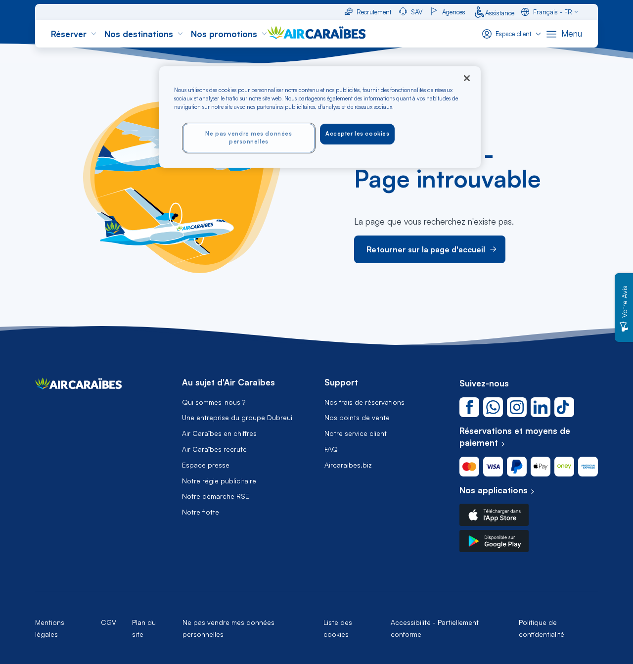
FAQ (331, 449)
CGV (108, 622)
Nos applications (493, 490)
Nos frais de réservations (364, 402)
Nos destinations (138, 34)
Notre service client (355, 433)
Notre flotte (200, 512)
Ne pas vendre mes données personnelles (248, 137)
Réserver (69, 34)
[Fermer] (467, 78)
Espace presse (205, 465)
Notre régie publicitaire (219, 481)
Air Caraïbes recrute (214, 449)
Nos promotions (224, 34)
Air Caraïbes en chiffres (219, 433)
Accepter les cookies (357, 133)
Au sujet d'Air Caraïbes (228, 382)
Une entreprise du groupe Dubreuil (238, 418)
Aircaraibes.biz (348, 465)
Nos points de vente (357, 418)
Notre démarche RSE (215, 496)
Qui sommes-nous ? (213, 402)
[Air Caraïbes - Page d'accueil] (78, 386)
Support (341, 382)
